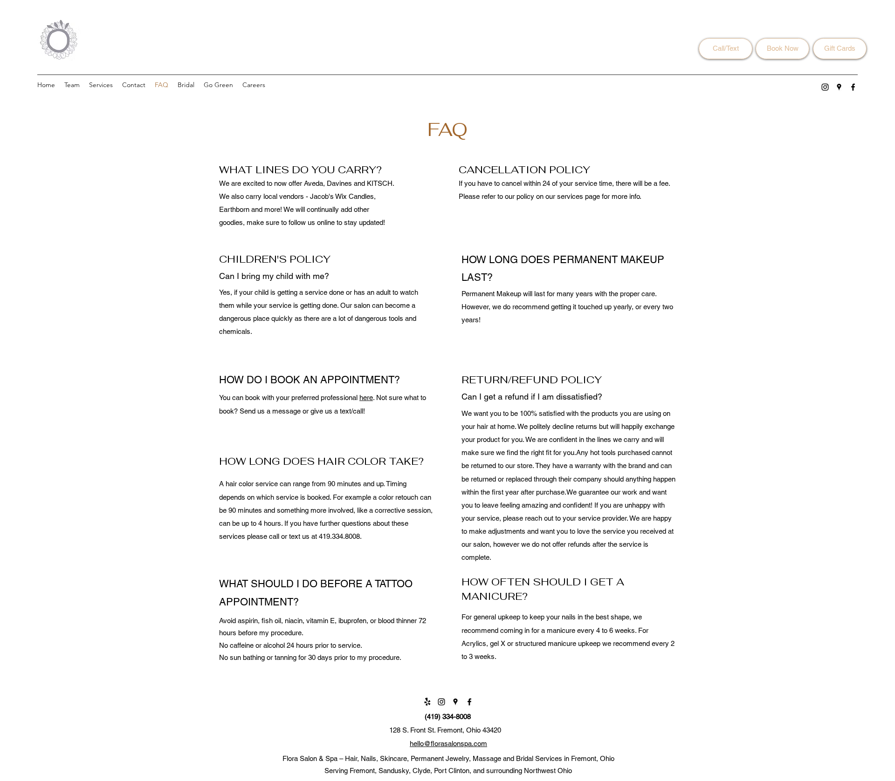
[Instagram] (825, 87)
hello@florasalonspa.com (448, 743)
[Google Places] (839, 87)
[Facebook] (853, 87)
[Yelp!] (427, 701)
